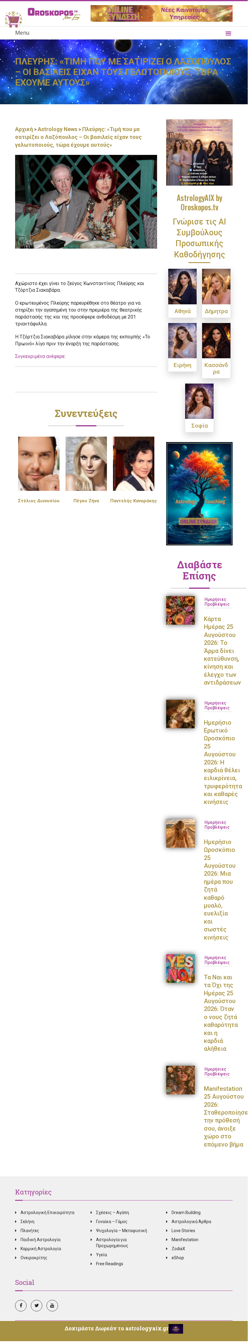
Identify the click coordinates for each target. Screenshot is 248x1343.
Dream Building (186, 1212)
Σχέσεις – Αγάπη (112, 1212)
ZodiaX (178, 1248)
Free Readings (109, 1263)
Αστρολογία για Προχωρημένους (112, 1242)
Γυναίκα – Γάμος (111, 1221)
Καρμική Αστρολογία (41, 1248)
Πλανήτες (30, 1230)
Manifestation (185, 1239)
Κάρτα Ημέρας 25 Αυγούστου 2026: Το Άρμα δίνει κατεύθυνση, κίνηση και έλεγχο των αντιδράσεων (222, 650)
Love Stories (183, 1230)
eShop (178, 1257)
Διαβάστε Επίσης (199, 570)
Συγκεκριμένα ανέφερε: (40, 356)
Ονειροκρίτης (34, 1257)
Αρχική (24, 129)
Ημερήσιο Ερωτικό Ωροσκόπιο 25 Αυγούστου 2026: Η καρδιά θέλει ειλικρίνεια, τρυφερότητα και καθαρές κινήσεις (223, 762)
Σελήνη (27, 1221)
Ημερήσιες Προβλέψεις (217, 602)
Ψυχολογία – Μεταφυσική (121, 1230)
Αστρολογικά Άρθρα (191, 1221)
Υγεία (101, 1254)
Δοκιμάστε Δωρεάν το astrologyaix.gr (117, 1328)
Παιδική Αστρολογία (40, 1239)
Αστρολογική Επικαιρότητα (47, 1212)
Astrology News (57, 129)
